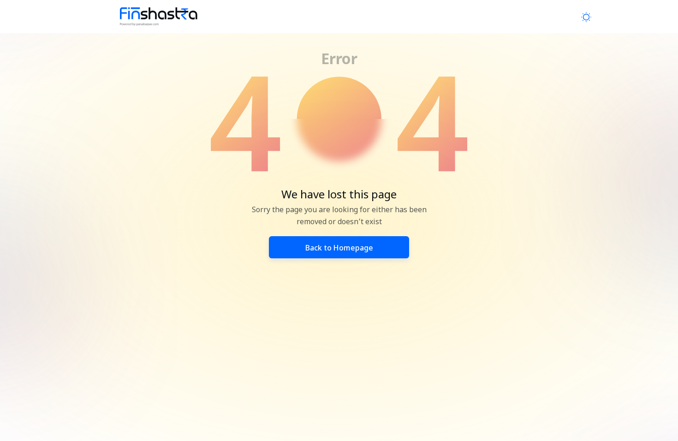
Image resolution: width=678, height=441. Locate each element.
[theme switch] (586, 17)
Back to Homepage (339, 249)
